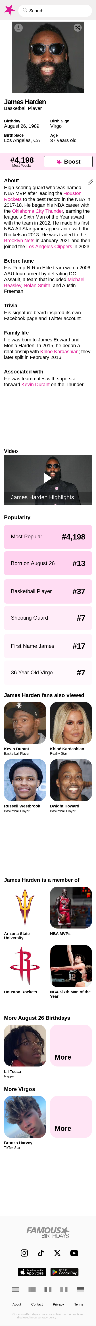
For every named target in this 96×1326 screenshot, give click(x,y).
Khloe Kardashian (59, 351)
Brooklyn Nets (19, 240)
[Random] (78, 28)
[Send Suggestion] (90, 182)
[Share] (18, 28)
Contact (37, 1304)
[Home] (48, 1232)
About (17, 1304)
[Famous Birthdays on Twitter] (55, 1253)
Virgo (56, 126)
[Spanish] (15, 1289)
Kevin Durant (35, 384)
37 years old (63, 140)
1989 (34, 126)
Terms (78, 1304)
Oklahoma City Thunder (37, 211)
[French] (48, 1289)
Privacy (58, 1304)
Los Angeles (17, 140)
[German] (80, 1289)
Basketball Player (23, 108)
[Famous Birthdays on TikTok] (38, 1253)
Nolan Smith (37, 285)
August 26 (15, 126)
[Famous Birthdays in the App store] (31, 1272)
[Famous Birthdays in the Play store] (64, 1272)
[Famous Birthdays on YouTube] (72, 1253)
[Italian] (64, 1289)
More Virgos (19, 1089)
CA (36, 140)
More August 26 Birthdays (37, 1018)
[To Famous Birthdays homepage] (9, 10)
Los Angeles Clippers (49, 246)
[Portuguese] (31, 1289)
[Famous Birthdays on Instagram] (22, 1253)
